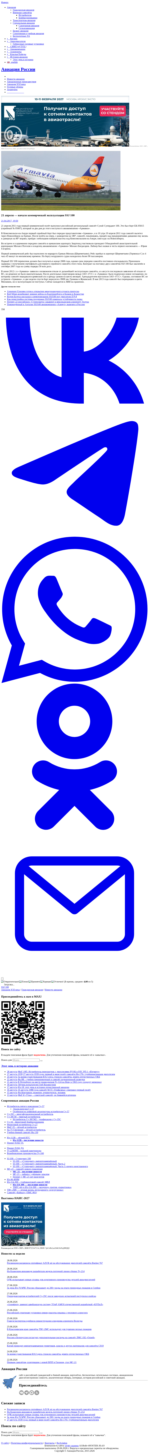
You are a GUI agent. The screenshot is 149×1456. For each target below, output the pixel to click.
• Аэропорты (14, 52)
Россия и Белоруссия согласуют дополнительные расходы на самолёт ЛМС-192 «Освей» (51, 1337)
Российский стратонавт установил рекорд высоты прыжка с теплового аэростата (47, 1312)
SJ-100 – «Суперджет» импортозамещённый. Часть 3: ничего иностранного (50, 1166)
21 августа (12, 1082)
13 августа (12, 1095)
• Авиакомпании (16, 49)
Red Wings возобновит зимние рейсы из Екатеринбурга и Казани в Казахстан (45, 294)
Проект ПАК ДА (15, 1148)
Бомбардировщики (28, 18)
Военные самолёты (22, 12)
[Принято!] (34, 981)
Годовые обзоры (15, 87)
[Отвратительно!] (10, 981)
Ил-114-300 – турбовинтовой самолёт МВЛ (28, 1182)
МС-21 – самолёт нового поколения (24, 1169)
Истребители (25, 15)
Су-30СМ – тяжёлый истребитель (23, 1117)
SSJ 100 (5, 987)
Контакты (50, 1443)
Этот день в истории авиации (19, 1065)
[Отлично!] (57, 981)
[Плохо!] (24, 981)
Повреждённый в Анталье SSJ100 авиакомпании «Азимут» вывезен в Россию (46, 304)
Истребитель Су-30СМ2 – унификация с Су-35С (37, 1119)
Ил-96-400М (13, 1179)
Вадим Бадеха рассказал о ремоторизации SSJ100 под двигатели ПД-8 (42, 296)
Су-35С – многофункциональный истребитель (30, 1114)
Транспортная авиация (24, 20)
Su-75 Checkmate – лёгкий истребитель (26, 1130)
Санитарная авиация (29, 25)
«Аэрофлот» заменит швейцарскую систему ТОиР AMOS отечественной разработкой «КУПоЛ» (55, 1304)
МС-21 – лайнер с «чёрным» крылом (31, 1174)
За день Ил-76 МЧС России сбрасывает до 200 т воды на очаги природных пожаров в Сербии (53, 1288)
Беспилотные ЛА (21, 36)
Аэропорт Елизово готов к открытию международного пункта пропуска (43, 291)
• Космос (12, 38)
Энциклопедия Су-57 (23, 1109)
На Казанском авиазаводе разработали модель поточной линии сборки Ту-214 (46, 1271)
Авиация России (18, 69)
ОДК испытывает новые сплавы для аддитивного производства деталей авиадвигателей (51, 1279)
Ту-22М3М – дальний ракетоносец (24, 1150)
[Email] (74, 976)
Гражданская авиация (23, 10)
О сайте (5, 1443)
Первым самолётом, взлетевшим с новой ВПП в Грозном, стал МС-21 (42, 1362)
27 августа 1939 (15, 1074)
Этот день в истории (23, 59)
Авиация (11, 7)
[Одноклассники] (74, 829)
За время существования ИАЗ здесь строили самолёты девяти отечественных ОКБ (48, 1354)
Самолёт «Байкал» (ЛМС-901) (22, 1192)
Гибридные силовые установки (28, 44)
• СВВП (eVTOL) (16, 46)
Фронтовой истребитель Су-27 (22, 1124)
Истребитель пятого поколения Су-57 (25, 1106)
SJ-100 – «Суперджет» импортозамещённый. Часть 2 (39, 1164)
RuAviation (62, 1443)
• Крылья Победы (16, 54)
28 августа (12, 1071)
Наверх (4, 2)
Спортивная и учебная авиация (28, 33)
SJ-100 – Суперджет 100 (19, 1158)
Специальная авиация (24, 23)
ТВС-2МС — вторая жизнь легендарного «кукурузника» (35, 1190)
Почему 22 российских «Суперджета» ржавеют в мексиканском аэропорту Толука (48, 302)
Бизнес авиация (20, 31)
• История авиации (17, 57)
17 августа (12, 1087)
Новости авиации (16, 79)
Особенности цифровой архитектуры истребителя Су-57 (41, 1111)
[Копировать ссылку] (2, 978)
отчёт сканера (72, 1445)
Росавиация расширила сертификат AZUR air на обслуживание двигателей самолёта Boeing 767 (55, 1263)
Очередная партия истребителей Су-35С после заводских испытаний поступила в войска (51, 1296)
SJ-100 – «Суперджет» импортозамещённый (35, 1161)
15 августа (12, 1092)
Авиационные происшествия (21, 81)
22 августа (12, 1079)
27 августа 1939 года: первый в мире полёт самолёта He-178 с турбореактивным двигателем (53, 1420)
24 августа (12, 1077)
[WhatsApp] (74, 682)
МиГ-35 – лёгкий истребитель (22, 1127)
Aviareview (12, 89)
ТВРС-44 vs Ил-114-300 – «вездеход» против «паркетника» (42, 1187)
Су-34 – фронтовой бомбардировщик (25, 1122)
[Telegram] (74, 535)
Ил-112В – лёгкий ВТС (18, 1137)
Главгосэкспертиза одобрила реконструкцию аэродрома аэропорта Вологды (45, 1321)
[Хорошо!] (46, 981)
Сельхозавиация (27, 28)
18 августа (12, 1084)
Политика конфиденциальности (27, 1443)
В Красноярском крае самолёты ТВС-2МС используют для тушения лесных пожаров (49, 1329)
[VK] (74, 410)
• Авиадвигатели (16, 41)
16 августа (12, 1090)
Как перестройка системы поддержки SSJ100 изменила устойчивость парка (44, 299)
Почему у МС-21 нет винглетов (28, 1177)
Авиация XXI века (16, 84)
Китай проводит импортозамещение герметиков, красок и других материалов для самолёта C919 (55, 1346)
